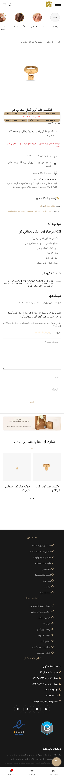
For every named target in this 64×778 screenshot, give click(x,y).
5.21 (51, 281)
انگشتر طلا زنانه (49, 206)
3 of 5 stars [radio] (43, 332)
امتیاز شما (57, 332)
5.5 (11, 283)
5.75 (41, 281)
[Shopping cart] (4, 5)
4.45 (20, 281)
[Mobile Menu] (58, 4)
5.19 (41, 283)
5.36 (32, 283)
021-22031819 (52, 695)
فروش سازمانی (44, 617)
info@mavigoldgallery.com (46, 701)
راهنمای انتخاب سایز (46, 198)
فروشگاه (50, 42)
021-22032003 (52, 690)
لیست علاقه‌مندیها (43, 575)
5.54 (6, 283)
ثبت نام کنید (45, 592)
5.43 (21, 283)
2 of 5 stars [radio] (46, 332)
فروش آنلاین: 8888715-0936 (45, 684)
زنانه (41, 206)
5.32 (46, 281)
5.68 (35, 286)
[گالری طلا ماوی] (49, 4)
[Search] (10, 4)
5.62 (40, 286)
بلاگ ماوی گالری (43, 629)
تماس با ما (46, 641)
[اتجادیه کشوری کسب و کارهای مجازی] (47, 727)
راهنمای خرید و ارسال (42, 557)
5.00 (10, 281)
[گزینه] (52, 569)
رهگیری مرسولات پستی (41, 612)
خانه (59, 42)
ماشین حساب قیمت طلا (40, 551)
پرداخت (47, 586)
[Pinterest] (18, 709)
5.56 (51, 286)
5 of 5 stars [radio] (36, 332)
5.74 (30, 286)
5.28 (37, 283)
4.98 (15, 281)
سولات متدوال (44, 635)
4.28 (36, 281)
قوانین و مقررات (44, 653)
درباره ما (47, 623)
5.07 (51, 283)
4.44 (25, 281)
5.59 (45, 286)
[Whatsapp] (27, 709)
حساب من (46, 569)
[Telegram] (36, 709)
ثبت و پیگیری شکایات (41, 545)
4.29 (31, 281)
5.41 (27, 283)
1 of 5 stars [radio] (49, 332)
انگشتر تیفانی (48, 211)
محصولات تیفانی (27, 211)
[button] (33, 498)
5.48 (16, 283)
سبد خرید (47, 581)
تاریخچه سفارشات (43, 563)
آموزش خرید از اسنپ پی (40, 606)
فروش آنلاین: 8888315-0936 (45, 678)
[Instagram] (45, 709)
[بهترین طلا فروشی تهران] (18, 727)
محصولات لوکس (14, 211)
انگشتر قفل (38, 211)
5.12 (46, 283)
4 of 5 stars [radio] (39, 332)
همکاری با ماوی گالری (41, 647)
